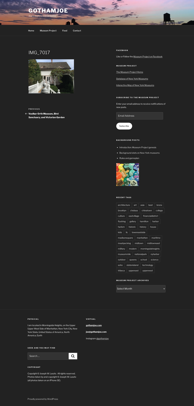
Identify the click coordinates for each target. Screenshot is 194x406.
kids (120, 232)
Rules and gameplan (129, 158)
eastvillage (134, 216)
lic (127, 232)
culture (121, 216)
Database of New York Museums (132, 78)
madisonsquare (125, 237)
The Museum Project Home (129, 72)
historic (132, 227)
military (121, 248)
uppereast (134, 270)
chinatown (147, 210)
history (143, 227)
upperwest (147, 270)
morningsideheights (150, 248)
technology (147, 265)
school (143, 259)
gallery (133, 221)
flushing (122, 221)
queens (133, 259)
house (153, 227)
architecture (124, 205)
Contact (77, 30)
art (135, 205)
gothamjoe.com (94, 325)
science (154, 259)
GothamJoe (48, 10)
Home (31, 30)
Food (64, 30)
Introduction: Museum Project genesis (137, 147)
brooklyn (122, 210)
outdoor (121, 259)
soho (120, 265)
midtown (139, 243)
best (150, 205)
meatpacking (124, 243)
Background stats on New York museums (139, 153)
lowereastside (138, 232)
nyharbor (155, 254)
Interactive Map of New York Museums (135, 85)
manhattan (142, 237)
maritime (156, 237)
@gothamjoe (102, 338)
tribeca (121, 270)
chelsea (134, 210)
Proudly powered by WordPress (43, 399)
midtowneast (153, 243)
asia (142, 205)
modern (133, 248)
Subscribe (124, 126)
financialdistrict (150, 216)
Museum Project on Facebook (147, 56)
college (159, 210)
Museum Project (48, 30)
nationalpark (141, 254)
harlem (121, 227)
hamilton (144, 221)
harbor (155, 221)
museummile (124, 254)
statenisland (132, 265)
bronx (159, 205)
